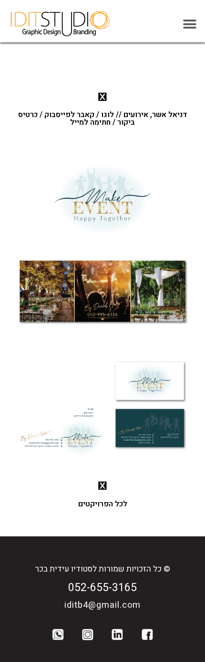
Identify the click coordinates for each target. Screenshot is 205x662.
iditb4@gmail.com (102, 605)
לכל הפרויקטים (102, 504)
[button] (189, 24)
